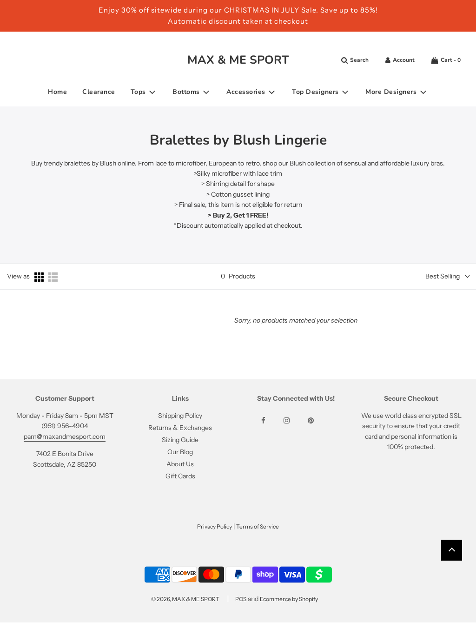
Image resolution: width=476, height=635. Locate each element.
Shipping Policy (180, 415)
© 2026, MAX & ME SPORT (185, 598)
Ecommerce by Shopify (289, 598)
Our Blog (180, 452)
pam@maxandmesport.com (65, 436)
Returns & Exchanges (180, 427)
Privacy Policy (214, 526)
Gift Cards (180, 476)
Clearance (98, 91)
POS (240, 598)
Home (57, 91)
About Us (180, 464)
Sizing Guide (180, 440)
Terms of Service (257, 526)
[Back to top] (451, 550)
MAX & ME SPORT (238, 60)
